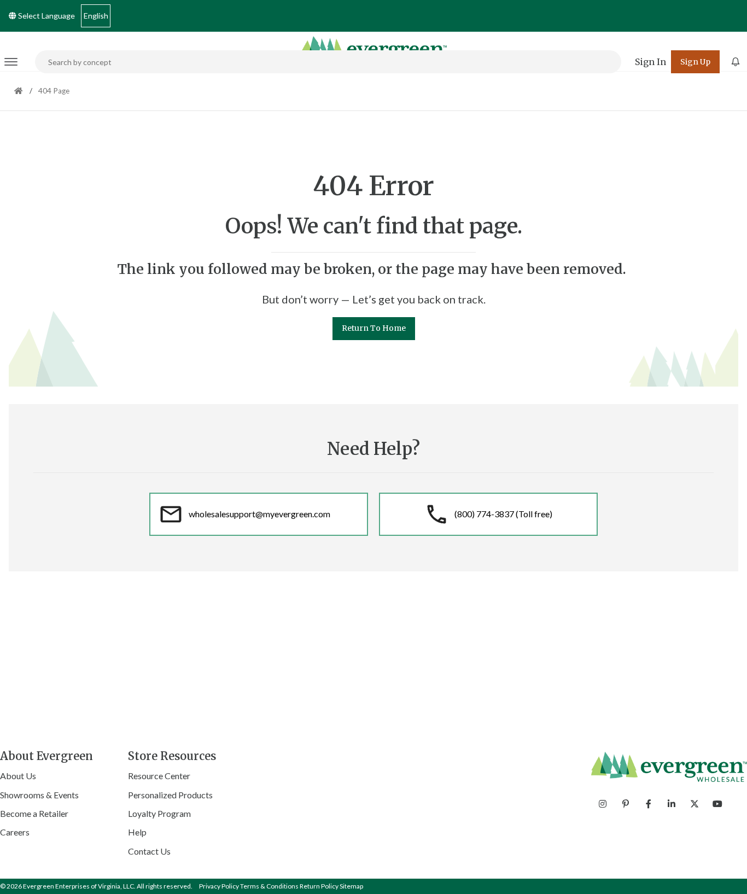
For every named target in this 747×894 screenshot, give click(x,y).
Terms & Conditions (269, 886)
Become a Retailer (34, 813)
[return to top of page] (726, 873)
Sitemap (351, 886)
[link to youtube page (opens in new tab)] (717, 803)
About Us (18, 775)
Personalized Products (170, 795)
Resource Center (159, 775)
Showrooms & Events (39, 795)
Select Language (45, 15)
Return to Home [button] (374, 328)
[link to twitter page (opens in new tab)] (694, 803)
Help (137, 832)
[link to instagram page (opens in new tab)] (602, 803)
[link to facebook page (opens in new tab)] (648, 803)
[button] (650, 61)
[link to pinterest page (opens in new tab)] (625, 803)
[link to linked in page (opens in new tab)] (671, 803)
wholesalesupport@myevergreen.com (259, 514)
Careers (15, 832)
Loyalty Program (159, 813)
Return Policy (319, 886)
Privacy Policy (219, 886)
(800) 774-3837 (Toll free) (503, 514)
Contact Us (149, 851)
